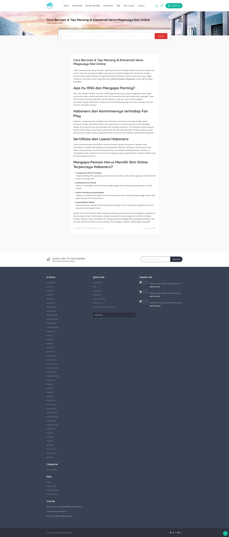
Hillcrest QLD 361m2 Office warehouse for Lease (166, 293)
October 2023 (51, 421)
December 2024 (52, 364)
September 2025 (52, 327)
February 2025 (52, 356)
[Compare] (161, 5)
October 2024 (51, 372)
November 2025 (52, 319)
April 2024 (50, 396)
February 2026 (52, 307)
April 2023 (50, 445)
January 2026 (51, 311)
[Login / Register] (156, 5)
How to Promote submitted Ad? (104, 307)
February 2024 (52, 404)
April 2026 (50, 299)
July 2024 (50, 384)
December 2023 (52, 412)
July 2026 (50, 287)
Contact (141, 6)
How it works (129, 6)
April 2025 (50, 347)
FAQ (118, 6)
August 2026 (51, 283)
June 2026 (50, 291)
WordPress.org (52, 494)
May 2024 (50, 392)
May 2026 (50, 295)
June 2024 (50, 388)
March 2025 (51, 352)
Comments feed (52, 490)
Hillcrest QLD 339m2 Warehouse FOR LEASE (166, 283)
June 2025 (50, 339)
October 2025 (51, 323)
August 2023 (51, 429)
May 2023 (50, 441)
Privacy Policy (98, 303)
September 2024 (52, 376)
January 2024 (51, 408)
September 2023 (52, 425)
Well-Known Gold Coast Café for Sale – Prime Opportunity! (166, 303)
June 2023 (50, 437)
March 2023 (51, 449)
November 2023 (52, 417)
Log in (49, 482)
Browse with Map (93, 6)
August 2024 (51, 380)
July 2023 (50, 433)
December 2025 (52, 315)
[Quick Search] (180, 20)
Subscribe (176, 259)
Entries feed (51, 486)
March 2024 (51, 400)
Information (108, 6)
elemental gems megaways (123, 79)
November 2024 (52, 368)
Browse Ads (77, 6)
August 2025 (51, 331)
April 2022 (50, 457)
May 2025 (50, 343)
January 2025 (51, 360)
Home (66, 6)
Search (161, 36)
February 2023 (52, 453)
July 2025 (50, 335)
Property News (58, 23)
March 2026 (51, 303)
